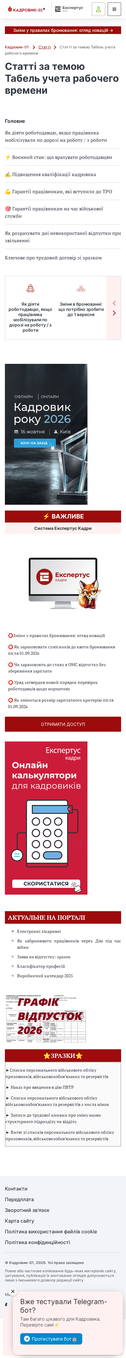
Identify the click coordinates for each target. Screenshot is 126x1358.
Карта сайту (19, 1221)
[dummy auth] (98, 9)
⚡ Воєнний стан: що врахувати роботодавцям (58, 157)
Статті (45, 47)
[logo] (26, 9)
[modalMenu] (114, 9)
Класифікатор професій (41, 966)
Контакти (16, 1189)
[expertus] (67, 9)
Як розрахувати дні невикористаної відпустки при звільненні (63, 237)
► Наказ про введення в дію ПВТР (40, 1087)
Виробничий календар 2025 (45, 976)
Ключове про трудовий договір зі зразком (53, 257)
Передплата (19, 1199)
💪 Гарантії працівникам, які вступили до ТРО (58, 191)
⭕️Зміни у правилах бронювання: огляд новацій (56, 635)
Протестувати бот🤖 (54, 1339)
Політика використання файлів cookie (51, 1232)
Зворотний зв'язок (27, 1210)
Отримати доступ (63, 724)
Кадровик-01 (17, 47)
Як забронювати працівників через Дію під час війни (69, 944)
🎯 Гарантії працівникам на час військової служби (54, 212)
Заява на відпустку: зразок (44, 957)
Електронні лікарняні (39, 931)
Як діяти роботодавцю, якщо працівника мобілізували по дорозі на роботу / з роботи (56, 136)
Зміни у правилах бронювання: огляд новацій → (63, 30)
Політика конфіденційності (37, 1242)
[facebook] (6, 1305)
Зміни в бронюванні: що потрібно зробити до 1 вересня (81, 309)
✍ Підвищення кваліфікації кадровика (50, 174)
